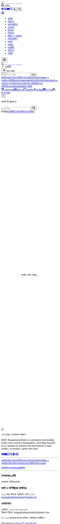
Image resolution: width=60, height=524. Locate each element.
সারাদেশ (11, 21)
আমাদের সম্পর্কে (7, 83)
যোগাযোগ (18, 83)
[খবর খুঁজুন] (19, 9)
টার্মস (23, 467)
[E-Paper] (17, 454)
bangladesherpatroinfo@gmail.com (19, 497)
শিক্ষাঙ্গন (11, 33)
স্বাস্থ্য (10, 53)
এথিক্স (19, 467)
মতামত (10, 44)
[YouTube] (8, 9)
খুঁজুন (33, 74)
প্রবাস (10, 41)
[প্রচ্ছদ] (2, 13)
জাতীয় (10, 18)
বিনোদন (11, 30)
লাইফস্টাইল (12, 38)
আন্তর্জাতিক (13, 24)
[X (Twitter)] (5, 9)
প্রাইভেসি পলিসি (29, 83)
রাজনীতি (11, 111)
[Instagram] (10, 9)
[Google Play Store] (14, 454)
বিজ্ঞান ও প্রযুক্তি (15, 36)
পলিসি (3, 467)
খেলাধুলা (11, 27)
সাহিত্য (11, 50)
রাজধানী (49, 80)
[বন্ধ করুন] (4, 70)
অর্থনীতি (11, 47)
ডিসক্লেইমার (11, 86)
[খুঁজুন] (34, 108)
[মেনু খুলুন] (4, 59)
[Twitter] (11, 454)
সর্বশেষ (54, 80)
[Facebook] (2, 9)
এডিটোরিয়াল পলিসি (24, 86)
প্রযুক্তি (31, 111)
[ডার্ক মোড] (14, 9)
